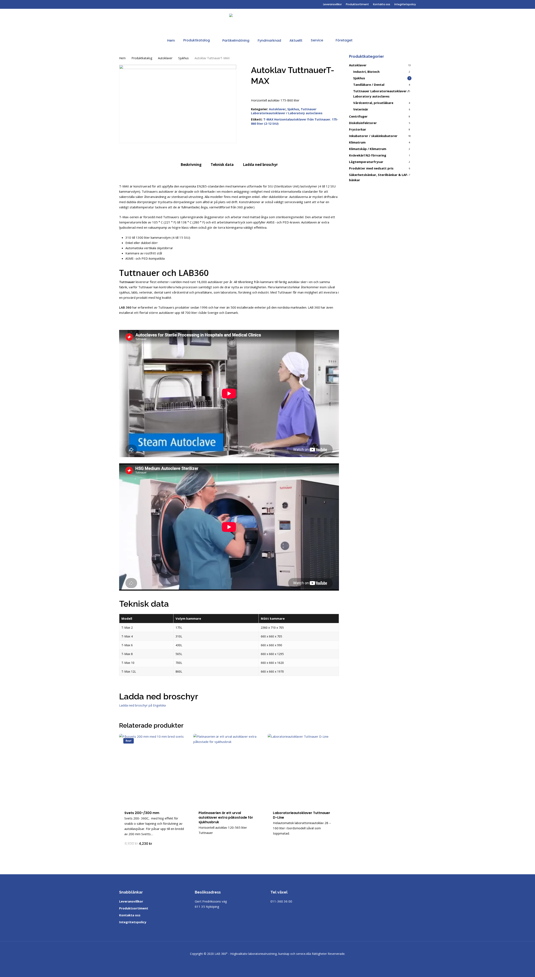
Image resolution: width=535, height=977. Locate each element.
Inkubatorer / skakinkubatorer (373, 136)
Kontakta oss (129, 915)
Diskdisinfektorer (363, 123)
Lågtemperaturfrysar (366, 162)
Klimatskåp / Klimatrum (367, 149)
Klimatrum (357, 142)
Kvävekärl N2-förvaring (367, 155)
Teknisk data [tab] (222, 164)
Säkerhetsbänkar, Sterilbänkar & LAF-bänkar (378, 177)
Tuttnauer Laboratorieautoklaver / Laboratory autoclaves (286, 111)
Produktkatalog (141, 58)
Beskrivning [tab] (191, 164)
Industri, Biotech (366, 71)
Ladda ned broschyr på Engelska (142, 705)
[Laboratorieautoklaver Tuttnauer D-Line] (303, 769)
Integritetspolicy (132, 922)
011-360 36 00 (281, 901)
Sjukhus (183, 58)
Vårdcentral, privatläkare (373, 103)
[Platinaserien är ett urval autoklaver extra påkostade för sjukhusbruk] (229, 769)
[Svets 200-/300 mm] (154, 769)
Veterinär (360, 109)
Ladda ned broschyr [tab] (260, 164)
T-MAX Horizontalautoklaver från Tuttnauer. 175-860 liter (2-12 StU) (294, 121)
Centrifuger (358, 116)
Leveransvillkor (131, 901)
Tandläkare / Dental (368, 84)
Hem (122, 58)
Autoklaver (165, 58)
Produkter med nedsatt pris (371, 168)
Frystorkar (357, 129)
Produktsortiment (133, 908)
